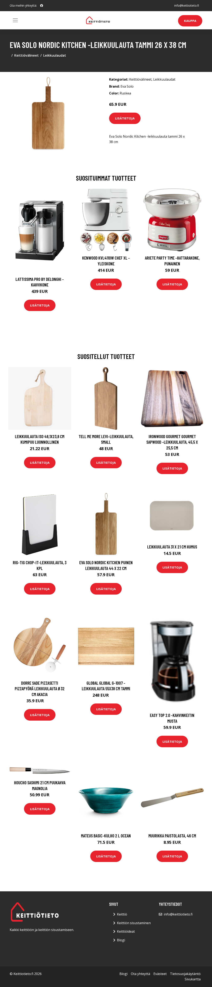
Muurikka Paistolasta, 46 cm (172, 835)
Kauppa (190, 21)
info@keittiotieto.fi (186, 5)
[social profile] (42, 6)
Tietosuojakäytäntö (185, 974)
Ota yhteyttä (140, 974)
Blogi (121, 940)
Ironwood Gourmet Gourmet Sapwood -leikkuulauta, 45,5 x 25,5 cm (172, 442)
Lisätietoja (125, 118)
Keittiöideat (126, 931)
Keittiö (122, 914)
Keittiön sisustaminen (134, 923)
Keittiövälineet (26, 55)
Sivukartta (193, 979)
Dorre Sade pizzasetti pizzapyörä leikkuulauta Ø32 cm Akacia (40, 688)
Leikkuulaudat (54, 55)
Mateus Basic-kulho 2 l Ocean (106, 835)
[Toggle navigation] (15, 20)
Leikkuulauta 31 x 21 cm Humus (172, 546)
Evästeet (160, 974)
